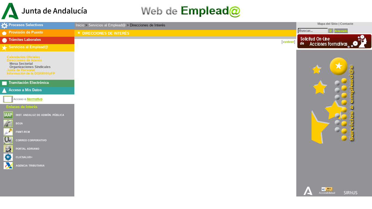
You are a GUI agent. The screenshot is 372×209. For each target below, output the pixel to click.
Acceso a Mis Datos (25, 90)
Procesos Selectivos (26, 25)
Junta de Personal (21, 70)
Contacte (346, 23)
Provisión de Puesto (26, 32)
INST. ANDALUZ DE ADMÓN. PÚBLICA (40, 115)
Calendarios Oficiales (23, 57)
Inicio (80, 25)
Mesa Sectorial (21, 64)
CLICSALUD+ (24, 157)
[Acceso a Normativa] (23, 98)
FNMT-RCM (23, 132)
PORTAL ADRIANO (27, 148)
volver (289, 42)
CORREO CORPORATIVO (31, 140)
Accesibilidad (327, 192)
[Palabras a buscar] (313, 30)
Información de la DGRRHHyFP (31, 73)
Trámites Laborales (25, 40)
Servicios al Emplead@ (28, 47)
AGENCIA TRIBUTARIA (30, 165)
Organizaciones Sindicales (30, 67)
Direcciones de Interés (24, 60)
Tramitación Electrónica (29, 83)
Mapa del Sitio (326, 23)
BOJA (19, 123)
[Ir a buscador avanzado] (341, 30)
